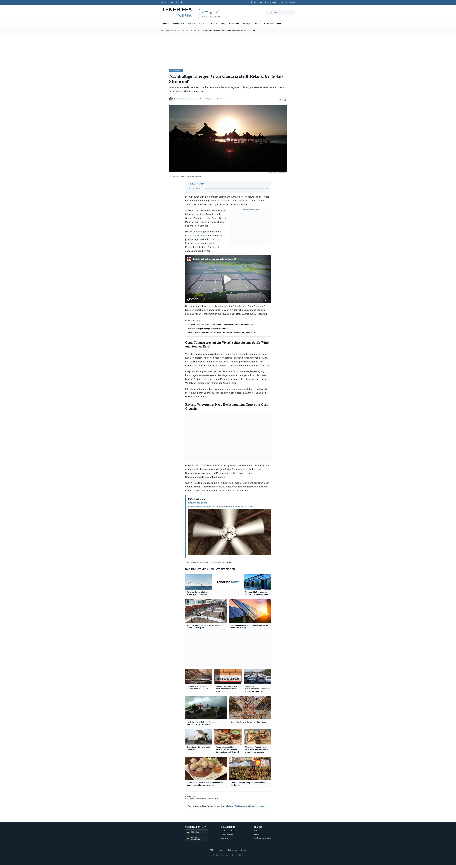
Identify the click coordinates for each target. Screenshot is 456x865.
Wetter (190, 23)
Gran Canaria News (197, 30)
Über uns (224, 838)
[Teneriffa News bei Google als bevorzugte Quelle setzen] (280, 99)
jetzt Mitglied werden (288, 2)
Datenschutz (232, 850)
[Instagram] (258, 2)
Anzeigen (247, 23)
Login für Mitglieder (271, 2)
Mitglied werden (258, 806)
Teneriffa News (176, 30)
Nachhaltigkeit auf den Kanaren (197, 562)
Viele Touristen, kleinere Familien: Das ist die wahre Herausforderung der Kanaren (222, 333)
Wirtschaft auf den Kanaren (222, 562)
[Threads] (251, 2)
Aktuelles (186, 30)
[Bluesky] (255, 2)
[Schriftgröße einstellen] (181, 2)
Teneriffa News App (195, 827)
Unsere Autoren (227, 834)
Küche (201, 23)
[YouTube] (261, 2)
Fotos (223, 23)
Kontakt (257, 834)
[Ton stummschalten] (267, 188)
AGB (211, 850)
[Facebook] (248, 2)
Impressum (221, 850)
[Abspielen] (189, 188)
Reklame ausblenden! (250, 210)
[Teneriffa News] (192, 12)
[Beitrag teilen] (285, 99)
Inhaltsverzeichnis (227, 831)
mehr (279, 23)
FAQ (256, 831)
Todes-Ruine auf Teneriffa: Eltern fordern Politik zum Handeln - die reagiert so (220, 324)
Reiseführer (177, 23)
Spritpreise (268, 23)
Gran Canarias (200, 235)
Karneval (213, 23)
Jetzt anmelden (241, 806)
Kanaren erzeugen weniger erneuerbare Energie (208, 329)
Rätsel (257, 23)
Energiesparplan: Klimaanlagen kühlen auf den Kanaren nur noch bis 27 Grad (220, 504)
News (164, 23)
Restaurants (234, 23)
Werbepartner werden (262, 838)
